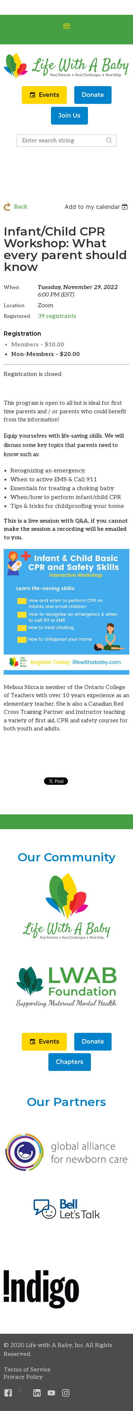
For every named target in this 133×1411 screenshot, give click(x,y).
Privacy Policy (23, 1377)
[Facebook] (8, 1393)
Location (14, 305)
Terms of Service (27, 1369)
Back (20, 206)
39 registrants (57, 316)
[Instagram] (66, 1393)
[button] (45, 102)
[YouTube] (51, 1393)
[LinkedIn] (37, 1393)
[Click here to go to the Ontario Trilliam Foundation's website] (66, 1170)
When (11, 287)
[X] (22, 1393)
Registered (17, 316)
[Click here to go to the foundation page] (66, 1020)
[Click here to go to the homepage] (66, 939)
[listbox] (97, 206)
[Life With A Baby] (66, 78)
